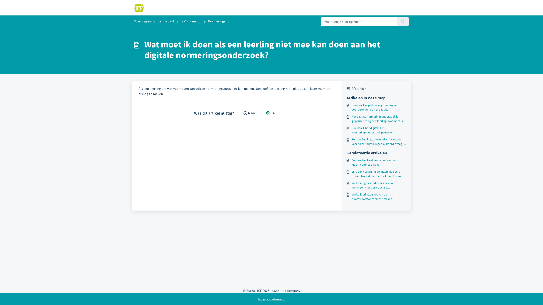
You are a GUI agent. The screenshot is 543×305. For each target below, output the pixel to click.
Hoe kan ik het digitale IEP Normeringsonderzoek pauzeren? (373, 130)
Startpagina (143, 21)
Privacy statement (271, 299)
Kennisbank (166, 21)
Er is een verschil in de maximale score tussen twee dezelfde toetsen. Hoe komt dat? (378, 174)
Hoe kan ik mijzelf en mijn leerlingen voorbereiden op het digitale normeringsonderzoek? (374, 107)
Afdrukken (359, 88)
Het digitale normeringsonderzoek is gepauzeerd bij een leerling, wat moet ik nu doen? (377, 119)
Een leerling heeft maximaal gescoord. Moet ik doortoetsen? (376, 162)
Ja (273, 113)
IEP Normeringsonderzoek (200, 21)
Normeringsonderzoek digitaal (230, 21)
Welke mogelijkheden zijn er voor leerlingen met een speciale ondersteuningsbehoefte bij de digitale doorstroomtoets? (376, 185)
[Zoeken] (403, 21)
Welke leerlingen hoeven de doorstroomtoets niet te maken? (372, 197)
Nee (251, 113)
